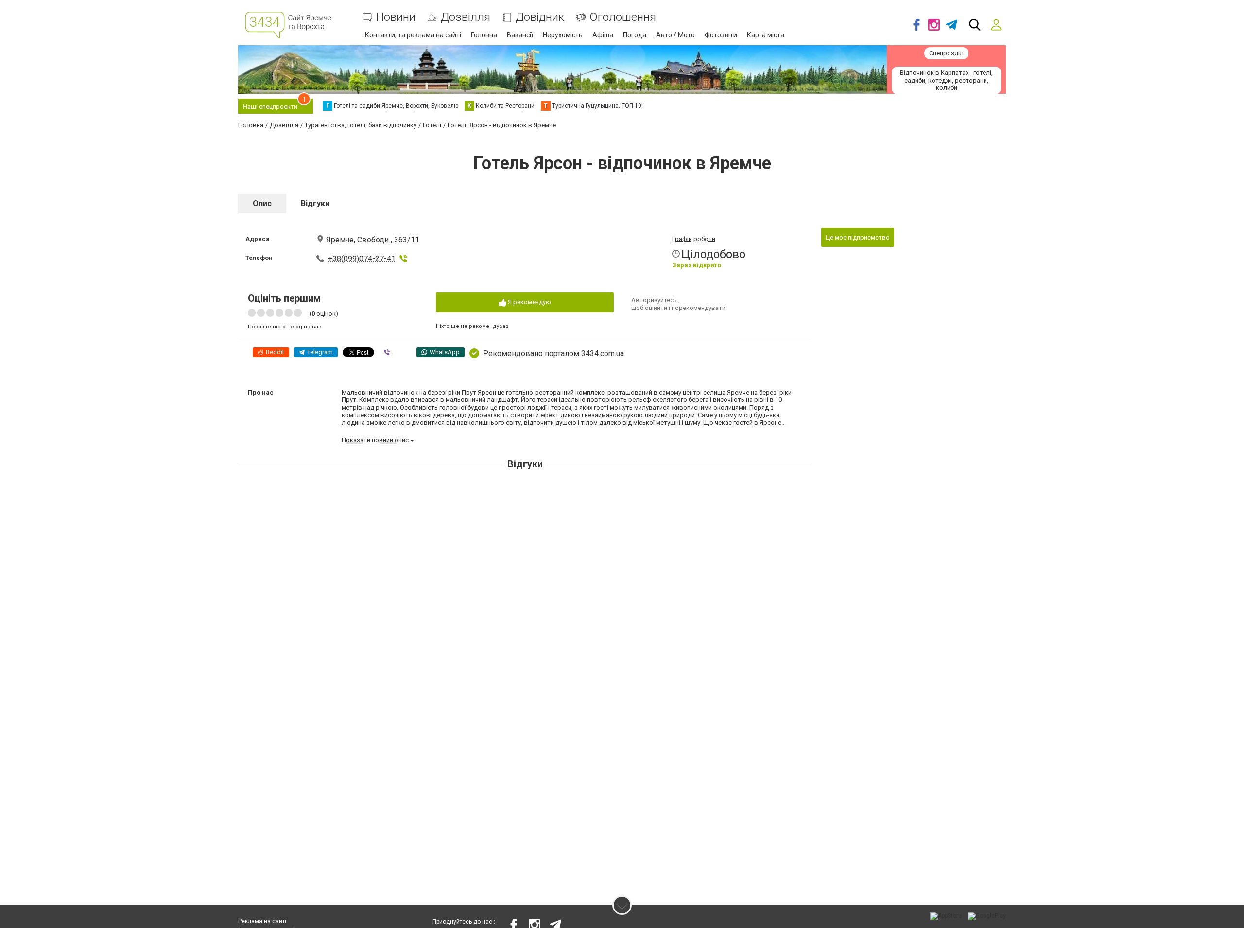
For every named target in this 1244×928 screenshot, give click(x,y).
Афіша (602, 35)
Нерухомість (563, 35)
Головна (484, 35)
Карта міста (765, 35)
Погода (634, 35)
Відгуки (315, 203)
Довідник (540, 17)
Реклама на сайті (262, 921)
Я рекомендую (528, 302)
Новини (395, 17)
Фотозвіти (721, 35)
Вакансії (520, 35)
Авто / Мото (675, 35)
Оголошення (622, 17)
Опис (262, 203)
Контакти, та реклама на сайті (413, 35)
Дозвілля (465, 17)
